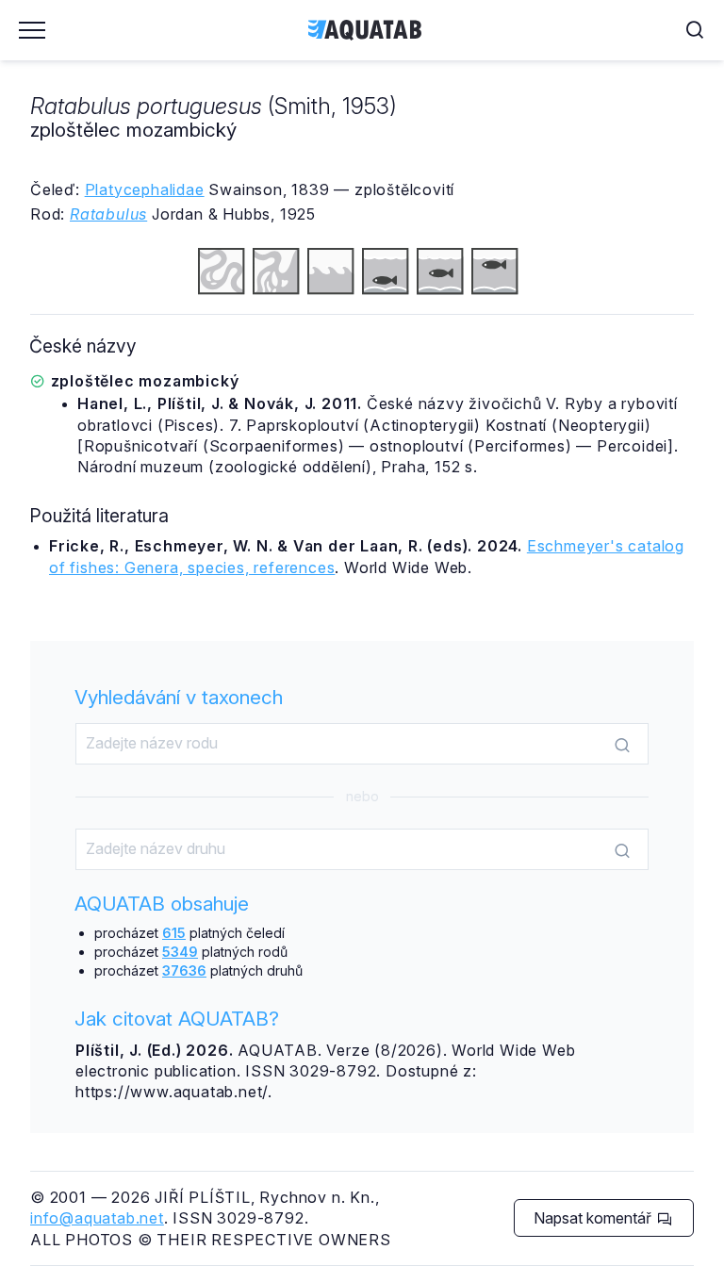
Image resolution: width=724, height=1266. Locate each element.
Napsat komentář (594, 1217)
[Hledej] (622, 744)
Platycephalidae (145, 189)
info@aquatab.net (97, 1217)
